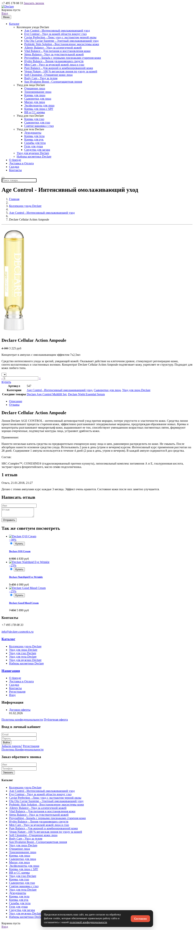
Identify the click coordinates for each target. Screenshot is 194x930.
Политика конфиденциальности (22, 719)
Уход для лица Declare (31, 85)
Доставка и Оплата (21, 163)
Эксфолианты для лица (39, 105)
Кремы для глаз (34, 119)
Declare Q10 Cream (20, 551)
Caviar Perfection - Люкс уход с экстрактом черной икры (60, 37)
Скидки (14, 166)
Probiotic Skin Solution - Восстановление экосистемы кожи (61, 44)
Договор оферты (20, 709)
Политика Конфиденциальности (23, 749)
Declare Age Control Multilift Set (46, 394)
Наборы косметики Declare (34, 156)
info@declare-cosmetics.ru (18, 631)
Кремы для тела (34, 136)
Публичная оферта (56, 719)
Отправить (9, 520)
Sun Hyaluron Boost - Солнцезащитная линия (53, 81)
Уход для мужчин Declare (33, 153)
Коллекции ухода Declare (33, 27)
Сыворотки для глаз (37, 122)
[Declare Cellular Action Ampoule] (14, 332)
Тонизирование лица (37, 91)
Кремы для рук (34, 139)
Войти (6, 742)
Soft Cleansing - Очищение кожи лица (48, 74)
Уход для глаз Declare (30, 115)
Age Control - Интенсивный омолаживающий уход (57, 30)
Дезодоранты (32, 132)
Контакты (15, 170)
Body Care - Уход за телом (40, 78)
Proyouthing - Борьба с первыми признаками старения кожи (62, 57)
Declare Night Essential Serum (86, 394)
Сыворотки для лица (37, 98)
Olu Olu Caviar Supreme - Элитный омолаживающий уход (61, 40)
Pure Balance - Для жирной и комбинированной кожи (58, 68)
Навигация (11, 671)
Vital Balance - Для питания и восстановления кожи (57, 51)
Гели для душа (33, 146)
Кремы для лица (34, 95)
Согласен (140, 918)
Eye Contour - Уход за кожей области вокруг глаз (55, 34)
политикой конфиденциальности (88, 922)
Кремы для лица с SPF (38, 108)
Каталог (14, 23)
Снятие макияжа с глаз (39, 125)
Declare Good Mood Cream (24, 602)
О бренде (15, 160)
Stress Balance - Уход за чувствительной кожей (54, 54)
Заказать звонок (34, 3)
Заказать (8, 772)
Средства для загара (37, 149)
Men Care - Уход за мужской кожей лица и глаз (54, 64)
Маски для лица (34, 102)
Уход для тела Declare (30, 129)
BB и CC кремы (34, 112)
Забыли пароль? (12, 746)
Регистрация (17, 691)
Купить (6, 382)
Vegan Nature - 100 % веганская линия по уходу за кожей (60, 71)
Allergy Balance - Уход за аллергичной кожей (53, 47)
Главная (14, 199)
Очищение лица (34, 88)
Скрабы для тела (35, 143)
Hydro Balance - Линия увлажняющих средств (54, 61)
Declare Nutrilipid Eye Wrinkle (26, 577)
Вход (5, 13)
